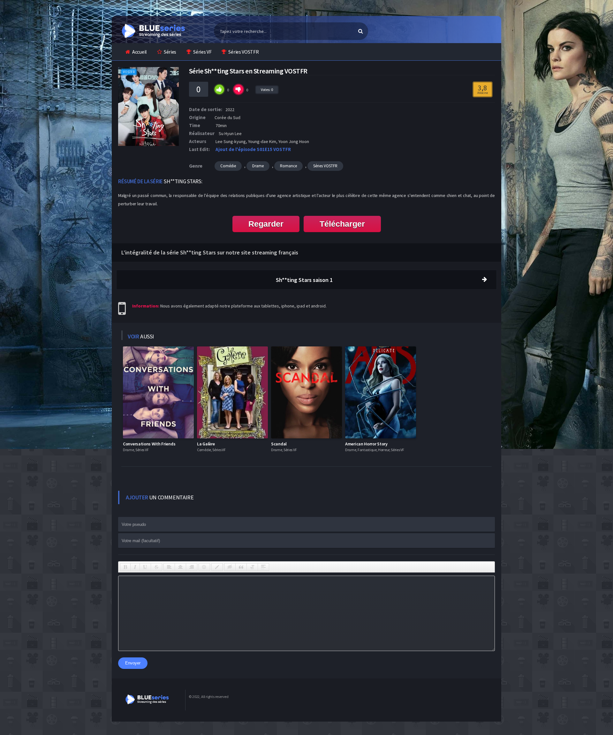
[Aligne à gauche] (169, 567)
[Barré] (156, 567)
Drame (258, 166)
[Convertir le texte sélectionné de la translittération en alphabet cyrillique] (252, 567)
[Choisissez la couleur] (217, 567)
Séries (170, 52)
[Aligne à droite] (191, 567)
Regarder (266, 223)
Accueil (139, 52)
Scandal (279, 444)
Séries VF (202, 52)
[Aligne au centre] (180, 567)
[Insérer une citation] (241, 567)
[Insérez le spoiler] (263, 567)
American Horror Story (366, 444)
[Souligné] (145, 567)
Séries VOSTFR (243, 52)
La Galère (206, 444)
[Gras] (125, 567)
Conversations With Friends (149, 444)
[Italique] (135, 567)
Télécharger (342, 223)
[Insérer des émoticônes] (204, 567)
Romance (288, 166)
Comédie (228, 166)
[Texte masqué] (230, 567)
